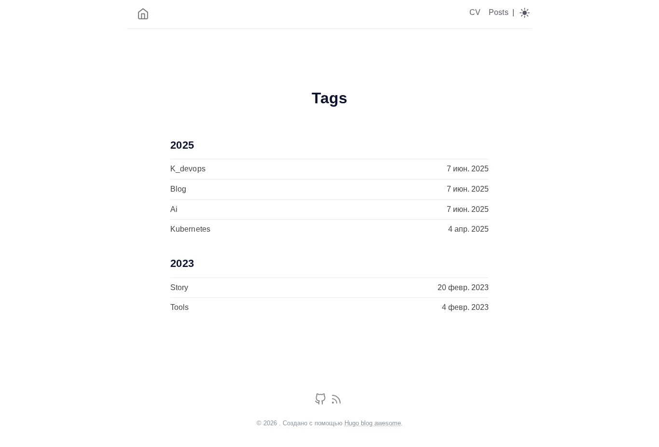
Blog (178, 189)
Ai (174, 209)
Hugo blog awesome (372, 423)
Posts (498, 12)
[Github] (321, 402)
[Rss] (336, 402)
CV (475, 12)
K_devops (188, 169)
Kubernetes (190, 229)
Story (179, 287)
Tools (179, 307)
